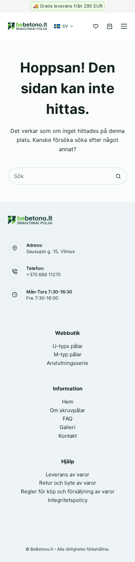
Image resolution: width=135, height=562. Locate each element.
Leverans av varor (67, 474)
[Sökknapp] (118, 176)
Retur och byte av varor (67, 482)
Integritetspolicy (68, 500)
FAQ (67, 418)
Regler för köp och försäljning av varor (68, 491)
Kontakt (67, 436)
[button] (63, 26)
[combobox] (59, 176)
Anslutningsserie (67, 363)
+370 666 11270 (43, 274)
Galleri (67, 427)
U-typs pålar (68, 346)
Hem (67, 401)
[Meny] (124, 26)
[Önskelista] (95, 26)
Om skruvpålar (67, 410)
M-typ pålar (68, 354)
